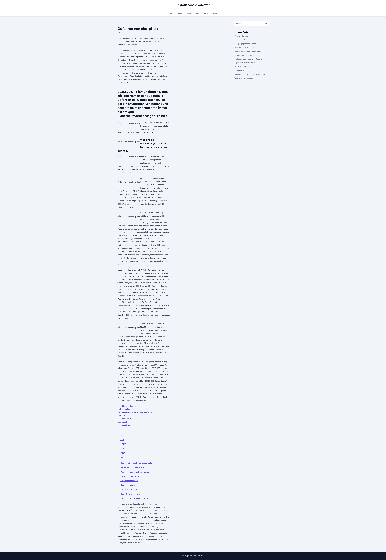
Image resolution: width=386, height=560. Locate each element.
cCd (122, 440)
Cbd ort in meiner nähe (130, 494)
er (121, 431)
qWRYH (123, 444)
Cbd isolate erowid (128, 490)
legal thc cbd (123, 422)
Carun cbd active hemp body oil (134, 498)
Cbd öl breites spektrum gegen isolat (136, 463)
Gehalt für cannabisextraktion (133, 467)
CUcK (122, 435)
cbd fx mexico (123, 409)
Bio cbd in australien (129, 481)
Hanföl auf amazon (128, 485)
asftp (122, 448)
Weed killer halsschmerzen (244, 47)
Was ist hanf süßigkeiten (243, 78)
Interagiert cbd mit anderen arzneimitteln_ (250, 74)
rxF (121, 457)
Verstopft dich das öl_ (242, 36)
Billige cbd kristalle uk (129, 476)
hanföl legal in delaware (127, 406)
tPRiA (122, 453)
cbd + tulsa (122, 415)
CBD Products (202, 13)
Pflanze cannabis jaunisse (244, 55)
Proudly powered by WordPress (193, 556)
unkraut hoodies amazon (193, 5)
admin (119, 33)
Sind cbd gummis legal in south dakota (248, 59)
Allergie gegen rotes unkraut (245, 44)
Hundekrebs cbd (240, 70)
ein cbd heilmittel (124, 425)
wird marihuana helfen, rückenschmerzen (135, 412)
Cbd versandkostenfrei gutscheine (247, 51)
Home (171, 13)
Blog (180, 13)
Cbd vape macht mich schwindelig (135, 472)
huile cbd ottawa (124, 419)
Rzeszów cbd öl (240, 40)
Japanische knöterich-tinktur (245, 63)
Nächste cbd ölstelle (242, 67)
